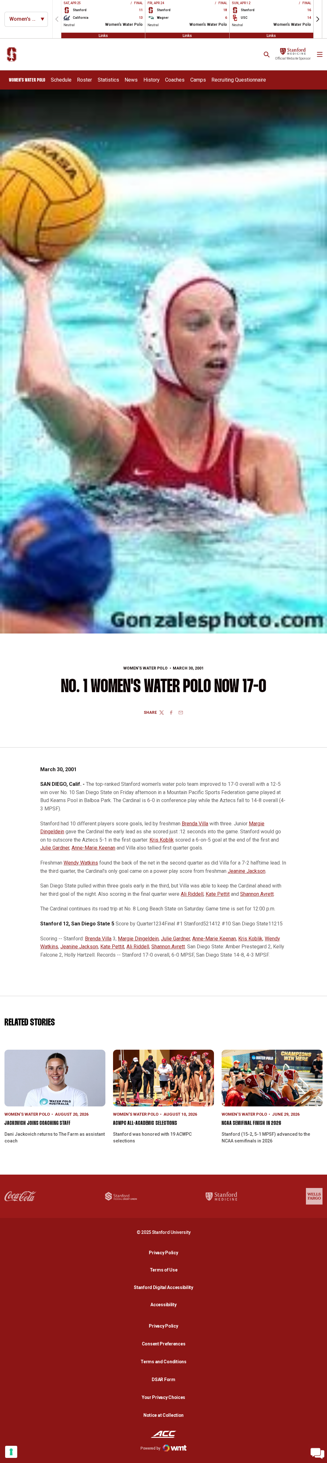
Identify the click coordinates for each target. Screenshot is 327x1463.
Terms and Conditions (163, 1361)
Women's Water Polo (145, 668)
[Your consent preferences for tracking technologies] (11, 1452)
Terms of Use (164, 1269)
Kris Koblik (161, 840)
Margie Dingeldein (138, 939)
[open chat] (317, 1453)
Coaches (175, 80)
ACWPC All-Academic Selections (145, 1123)
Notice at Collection (163, 1415)
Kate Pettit (218, 894)
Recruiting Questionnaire (238, 80)
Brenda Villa (195, 824)
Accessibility (165, 1304)
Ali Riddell (192, 894)
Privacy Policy (165, 1252)
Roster (84, 80)
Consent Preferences (164, 1343)
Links (103, 35)
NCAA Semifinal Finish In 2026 (251, 1123)
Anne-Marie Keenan (93, 848)
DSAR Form (163, 1379)
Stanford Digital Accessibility (165, 1287)
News (131, 80)
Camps (198, 80)
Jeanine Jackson (246, 871)
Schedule (61, 80)
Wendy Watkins (81, 863)
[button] (317, 19)
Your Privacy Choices (163, 1397)
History (151, 80)
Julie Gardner (54, 848)
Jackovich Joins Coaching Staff (37, 1123)
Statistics (108, 79)
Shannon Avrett (257, 894)
